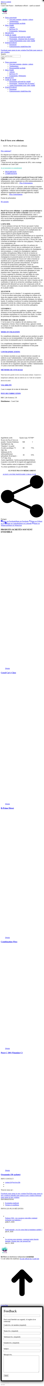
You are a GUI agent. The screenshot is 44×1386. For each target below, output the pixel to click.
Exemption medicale (12, 1203)
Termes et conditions (12, 1205)
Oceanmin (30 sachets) (10, 1174)
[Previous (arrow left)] (2, 1384)
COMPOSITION (11, 173)
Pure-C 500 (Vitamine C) (12, 1053)
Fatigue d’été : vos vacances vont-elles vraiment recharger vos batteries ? (21, 1219)
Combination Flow (9, 942)
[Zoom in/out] (8, 1382)
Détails (7, 668)
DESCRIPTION (10, 172)
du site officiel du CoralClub (29, 1259)
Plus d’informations (26, 183)
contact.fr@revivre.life (12, 1182)
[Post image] (8, 1216)
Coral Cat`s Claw (8, 673)
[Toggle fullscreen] (6, 1382)
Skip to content (6, 2)
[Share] (4, 1382)
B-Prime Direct (7, 808)
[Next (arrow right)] (4, 1384)
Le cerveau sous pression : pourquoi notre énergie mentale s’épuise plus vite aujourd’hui (22, 1240)
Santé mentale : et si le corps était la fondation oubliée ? (23, 1230)
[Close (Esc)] (2, 1382)
